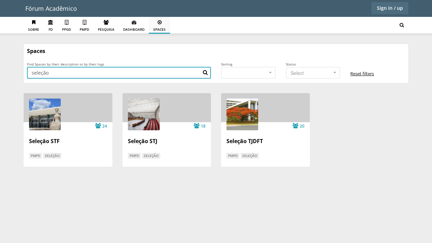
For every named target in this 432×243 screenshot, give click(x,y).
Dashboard (133, 29)
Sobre (33, 29)
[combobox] (248, 73)
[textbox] (311, 73)
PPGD (66, 29)
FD (51, 29)
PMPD (84, 29)
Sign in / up (390, 8)
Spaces (159, 29)
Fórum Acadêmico (51, 8)
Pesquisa (106, 29)
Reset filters (362, 74)
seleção (52, 155)
